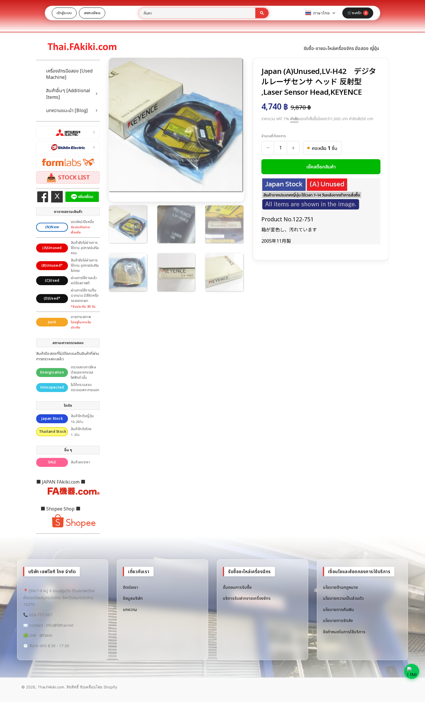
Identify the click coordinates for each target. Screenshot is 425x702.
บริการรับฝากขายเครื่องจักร (247, 598)
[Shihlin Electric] (68, 147)
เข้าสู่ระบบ (64, 12)
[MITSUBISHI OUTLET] (68, 132)
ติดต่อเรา (130, 587)
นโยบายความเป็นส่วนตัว (343, 598)
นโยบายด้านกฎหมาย (340, 587)
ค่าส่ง (294, 118)
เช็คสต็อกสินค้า (321, 167)
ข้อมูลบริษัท (133, 598)
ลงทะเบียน (92, 12)
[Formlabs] (68, 162)
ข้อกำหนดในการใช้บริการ (344, 631)
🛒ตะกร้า (357, 12)
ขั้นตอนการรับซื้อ (237, 587)
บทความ (130, 609)
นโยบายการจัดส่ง (338, 620)
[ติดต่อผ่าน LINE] (411, 671)
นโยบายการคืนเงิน (338, 609)
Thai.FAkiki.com (51, 687)
